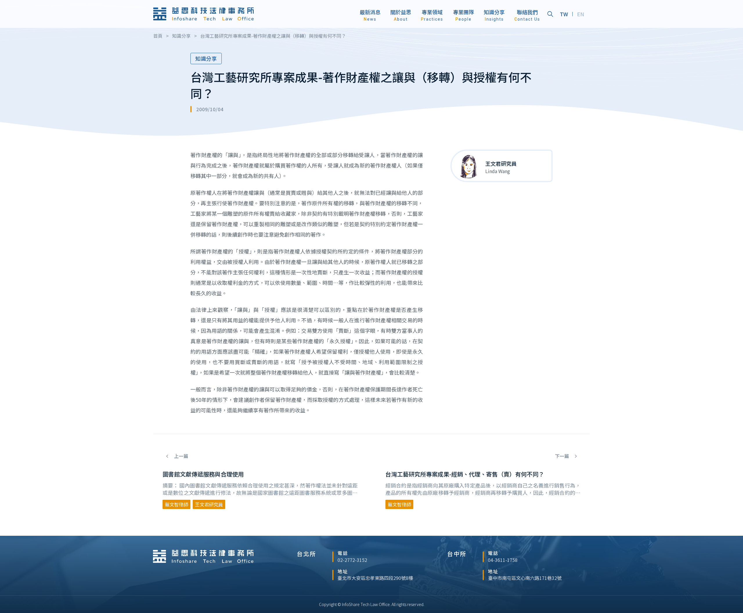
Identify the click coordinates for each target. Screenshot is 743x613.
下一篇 (562, 456)
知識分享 (206, 58)
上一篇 (180, 456)
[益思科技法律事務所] (203, 14)
